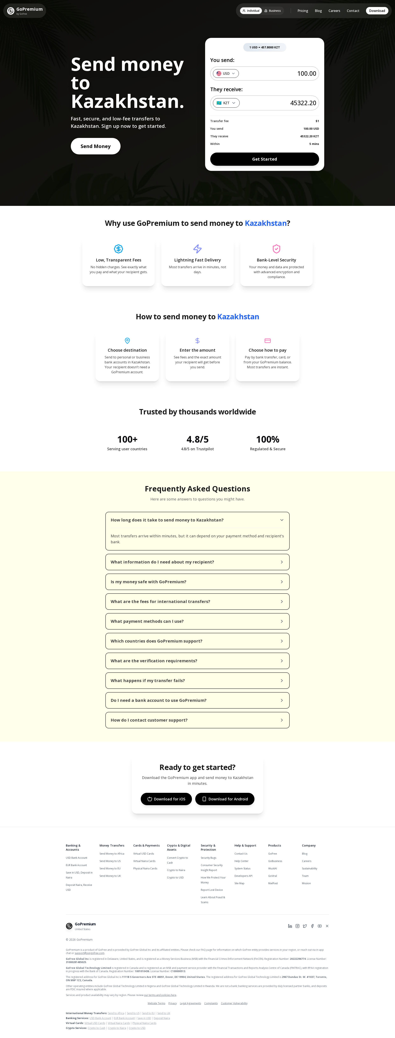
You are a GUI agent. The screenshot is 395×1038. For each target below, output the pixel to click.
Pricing (302, 10)
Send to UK (163, 1013)
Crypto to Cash (96, 1028)
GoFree (272, 853)
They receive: (226, 89)
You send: (222, 59)
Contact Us (241, 853)
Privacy (172, 1003)
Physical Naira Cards (145, 868)
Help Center (242, 861)
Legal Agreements (190, 1003)
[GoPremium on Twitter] (305, 926)
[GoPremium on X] (327, 926)
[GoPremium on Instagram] (297, 926)
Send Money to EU (110, 868)
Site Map (239, 883)
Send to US (133, 1013)
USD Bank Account (76, 858)
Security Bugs (208, 858)
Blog (318, 10)
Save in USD (144, 1018)
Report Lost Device (212, 890)
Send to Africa (116, 1013)
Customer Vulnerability (234, 1003)
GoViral (272, 876)
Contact (353, 10)
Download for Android (228, 799)
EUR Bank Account (76, 865)
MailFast (273, 883)
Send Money (96, 146)
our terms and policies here (160, 995)
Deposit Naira (162, 1018)
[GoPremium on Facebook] (312, 926)
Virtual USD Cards (143, 853)
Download (377, 10)
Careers (334, 10)
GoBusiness (275, 861)
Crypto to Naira (176, 870)
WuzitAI (272, 868)
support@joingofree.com (89, 953)
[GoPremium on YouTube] (320, 926)
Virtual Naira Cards (144, 861)
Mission (306, 883)
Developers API (243, 876)
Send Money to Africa (112, 853)
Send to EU (148, 1013)
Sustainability (309, 868)
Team (305, 876)
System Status (242, 868)
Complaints (211, 1003)
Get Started (264, 159)
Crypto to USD (175, 877)
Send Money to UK (110, 876)
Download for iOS (169, 799)
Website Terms (156, 1003)
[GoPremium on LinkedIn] (290, 926)
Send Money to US (110, 861)
